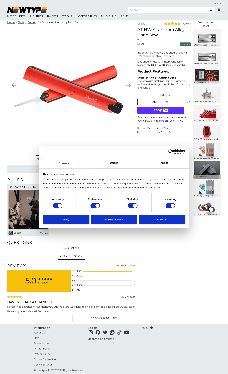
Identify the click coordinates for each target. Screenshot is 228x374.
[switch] (95, 205)
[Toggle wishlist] (188, 102)
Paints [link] (52, 16)
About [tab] (164, 162)
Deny (66, 219)
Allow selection (114, 219)
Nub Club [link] (109, 16)
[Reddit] (112, 333)
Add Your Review (125, 265)
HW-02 (161, 65)
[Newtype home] (27, 10)
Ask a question (71, 256)
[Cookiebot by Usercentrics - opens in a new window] (170, 151)
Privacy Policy (42, 348)
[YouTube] (127, 333)
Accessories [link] (86, 16)
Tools (21, 22)
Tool (139, 40)
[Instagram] (91, 333)
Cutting (32, 22)
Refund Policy (42, 353)
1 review (186, 23)
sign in (217, 3)
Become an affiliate (101, 338)
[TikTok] (119, 333)
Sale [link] (124, 16)
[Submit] (211, 10)
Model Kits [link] (16, 16)
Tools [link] (67, 16)
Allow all (162, 219)
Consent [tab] (64, 163)
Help (36, 337)
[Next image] (128, 85)
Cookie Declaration (45, 359)
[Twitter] (105, 333)
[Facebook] (98, 333)
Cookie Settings (43, 364)
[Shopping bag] (219, 10)
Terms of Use (41, 343)
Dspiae (141, 23)
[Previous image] (14, 85)
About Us (39, 332)
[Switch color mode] (151, 327)
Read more (164, 95)
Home (11, 22)
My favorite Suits (22, 186)
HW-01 (150, 65)
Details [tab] (114, 162)
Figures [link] (36, 16)
